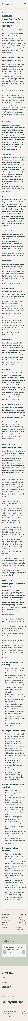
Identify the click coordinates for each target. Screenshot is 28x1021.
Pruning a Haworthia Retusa (11, 373)
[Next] (23, 952)
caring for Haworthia (18, 114)
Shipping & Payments (8, 996)
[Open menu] (24, 4)
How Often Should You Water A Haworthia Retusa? (5, 921)
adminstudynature (8, 30)
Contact (4, 982)
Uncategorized (7, 15)
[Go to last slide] (4, 952)
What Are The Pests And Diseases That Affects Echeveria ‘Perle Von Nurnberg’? (21, 922)
